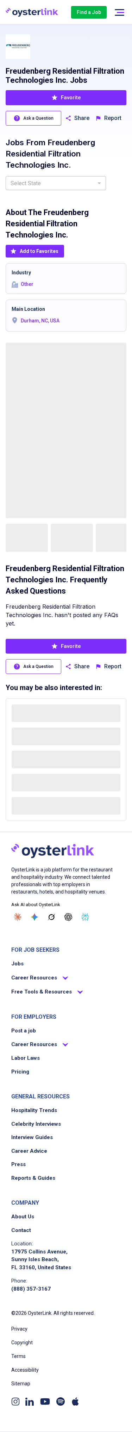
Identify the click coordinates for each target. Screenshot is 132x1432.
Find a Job (89, 12)
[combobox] (56, 183)
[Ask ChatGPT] (68, 917)
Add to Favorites (39, 251)
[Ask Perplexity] (85, 917)
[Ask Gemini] (34, 917)
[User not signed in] (119, 12)
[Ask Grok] (51, 917)
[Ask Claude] (17, 917)
